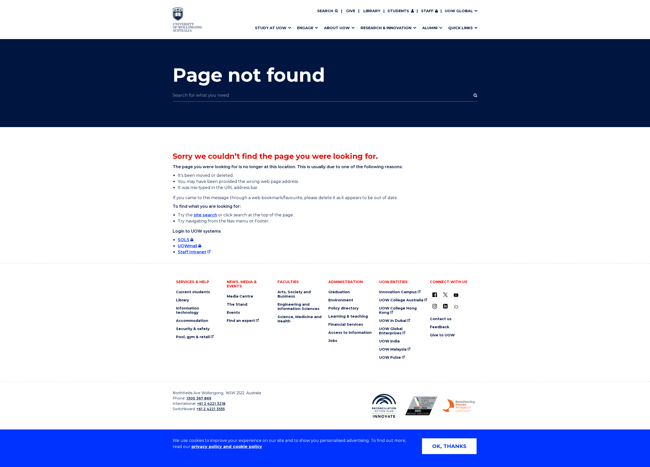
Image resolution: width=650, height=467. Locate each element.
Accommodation (192, 321)
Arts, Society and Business (294, 294)
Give (350, 11)
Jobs (332, 341)
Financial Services (345, 324)
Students (398, 11)
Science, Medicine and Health (299, 319)
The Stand (237, 304)
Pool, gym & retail (193, 337)
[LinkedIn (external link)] (445, 306)
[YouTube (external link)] (456, 295)
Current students (193, 292)
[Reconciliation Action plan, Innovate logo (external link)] (384, 405)
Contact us (440, 319)
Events (233, 312)
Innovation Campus (398, 292)
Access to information (350, 333)
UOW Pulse (390, 357)
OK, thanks (449, 446)
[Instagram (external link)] (435, 306)
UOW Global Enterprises (390, 331)
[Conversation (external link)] (456, 307)
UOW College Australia (401, 300)
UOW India (389, 341)
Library (371, 11)
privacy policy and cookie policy (226, 446)
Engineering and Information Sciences (298, 306)
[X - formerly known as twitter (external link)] (445, 295)
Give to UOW (442, 335)
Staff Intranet (192, 252)
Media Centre (240, 296)
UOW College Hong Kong (398, 310)
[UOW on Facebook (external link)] (435, 295)
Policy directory (343, 308)
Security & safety (192, 329)
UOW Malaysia (393, 349)
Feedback (439, 327)
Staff (427, 11)
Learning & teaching (348, 316)
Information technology (187, 310)
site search (205, 215)
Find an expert (241, 321)
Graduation (339, 292)
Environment (340, 300)
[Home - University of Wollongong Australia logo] (187, 19)
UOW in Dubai (392, 321)
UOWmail (187, 246)
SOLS (183, 239)
